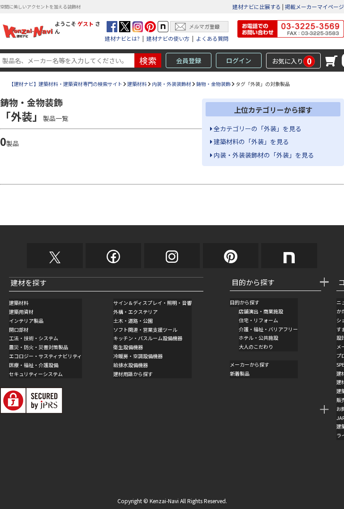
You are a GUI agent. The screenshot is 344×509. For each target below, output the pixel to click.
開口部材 (19, 329)
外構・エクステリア (135, 311)
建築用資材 (21, 311)
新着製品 (239, 373)
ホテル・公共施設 (258, 337)
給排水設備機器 (130, 364)
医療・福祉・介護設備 (33, 364)
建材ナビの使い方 (167, 38)
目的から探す (244, 302)
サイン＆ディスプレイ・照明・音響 (152, 302)
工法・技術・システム (33, 338)
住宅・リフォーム (258, 320)
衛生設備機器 (128, 347)
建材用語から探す (133, 373)
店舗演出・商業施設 (261, 311)
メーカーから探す (249, 364)
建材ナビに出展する (256, 6)
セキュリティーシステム (36, 373)
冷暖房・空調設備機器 (138, 355)
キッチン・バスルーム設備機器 (147, 338)
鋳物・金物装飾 (213, 83)
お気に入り (292, 61)
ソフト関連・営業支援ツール (145, 329)
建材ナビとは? (122, 38)
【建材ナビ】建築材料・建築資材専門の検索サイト (65, 83)
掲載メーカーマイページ (314, 6)
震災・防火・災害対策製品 (38, 347)
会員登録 (188, 60)
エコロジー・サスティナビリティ (45, 355)
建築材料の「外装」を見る (250, 141)
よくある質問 (212, 38)
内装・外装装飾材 (171, 83)
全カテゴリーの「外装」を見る (256, 128)
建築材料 (137, 83)
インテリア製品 (26, 320)
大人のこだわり (256, 346)
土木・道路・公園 (133, 320)
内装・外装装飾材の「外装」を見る (263, 154)
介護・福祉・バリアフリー (268, 329)
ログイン (238, 60)
